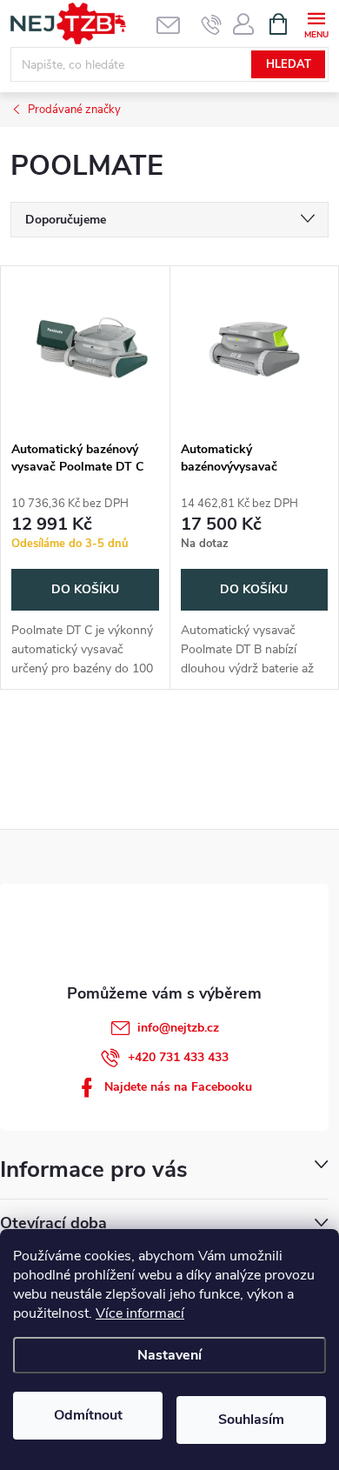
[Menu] (316, 23)
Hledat (288, 64)
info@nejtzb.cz (178, 1027)
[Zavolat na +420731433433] (212, 24)
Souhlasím (251, 1419)
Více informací (140, 1313)
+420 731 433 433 (178, 1057)
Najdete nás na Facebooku (178, 1087)
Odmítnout (88, 1415)
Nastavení (169, 1355)
